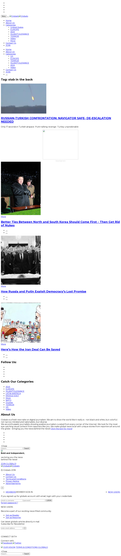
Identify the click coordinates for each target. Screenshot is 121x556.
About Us (10, 23)
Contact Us (11, 43)
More (12, 41)
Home (8, 20)
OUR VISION (9, 547)
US (11, 56)
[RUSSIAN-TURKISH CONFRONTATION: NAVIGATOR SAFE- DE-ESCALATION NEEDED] (23, 113)
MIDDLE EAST (12, 396)
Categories (11, 25)
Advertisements (13, 483)
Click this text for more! (61, 429)
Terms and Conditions (16, 479)
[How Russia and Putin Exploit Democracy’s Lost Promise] (21, 284)
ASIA (12, 32)
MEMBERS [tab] (11, 492)
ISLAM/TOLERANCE (19, 34)
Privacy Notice (12, 481)
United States (16, 27)
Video (13, 38)
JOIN (8, 45)
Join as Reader (12, 515)
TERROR (14, 36)
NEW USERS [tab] (114, 492)
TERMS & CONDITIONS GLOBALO (32, 547)
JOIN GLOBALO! (8, 464)
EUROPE (14, 29)
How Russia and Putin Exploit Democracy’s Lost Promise (43, 291)
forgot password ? (9, 503)
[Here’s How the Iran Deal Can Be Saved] (21, 342)
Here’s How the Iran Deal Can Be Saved (30, 349)
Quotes (9, 402)
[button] (7, 543)
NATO (8, 400)
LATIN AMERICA (13, 393)
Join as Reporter (13, 517)
